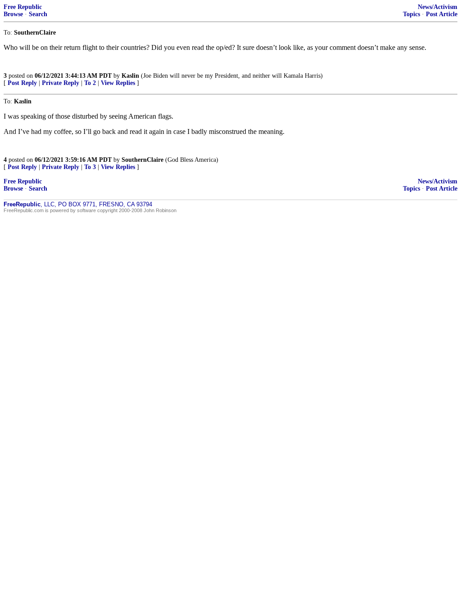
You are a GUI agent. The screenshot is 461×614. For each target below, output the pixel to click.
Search (38, 14)
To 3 (90, 167)
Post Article (441, 14)
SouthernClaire (142, 159)
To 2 (90, 83)
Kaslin (130, 75)
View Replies (118, 83)
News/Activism (437, 7)
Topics (411, 14)
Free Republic (23, 7)
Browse (13, 14)
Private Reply (60, 83)
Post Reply (22, 83)
